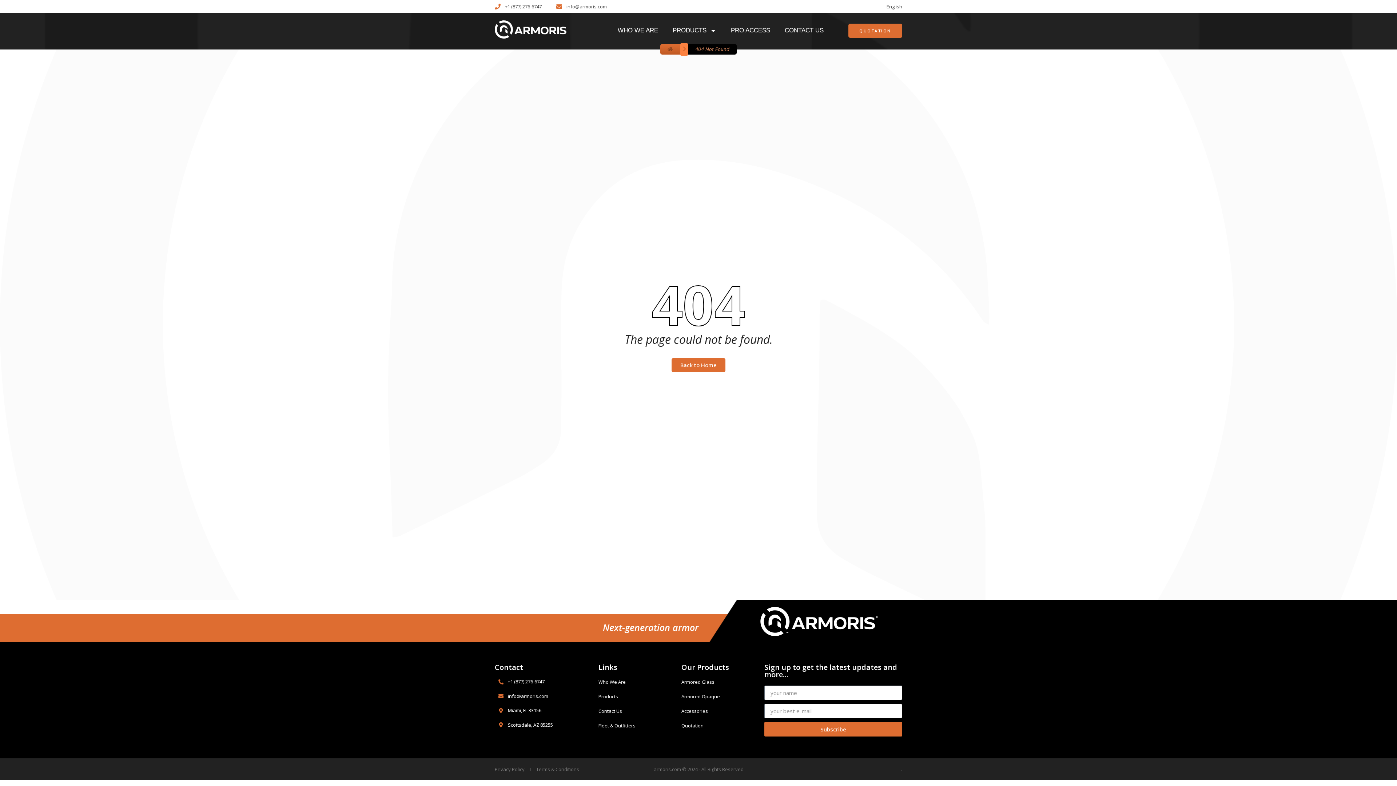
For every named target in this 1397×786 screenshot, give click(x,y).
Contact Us (804, 30)
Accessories (694, 711)
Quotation (692, 725)
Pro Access (750, 30)
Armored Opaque (700, 696)
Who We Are (638, 30)
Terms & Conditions (557, 769)
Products (690, 30)
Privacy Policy (510, 769)
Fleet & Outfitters (617, 725)
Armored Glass (698, 682)
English (894, 6)
